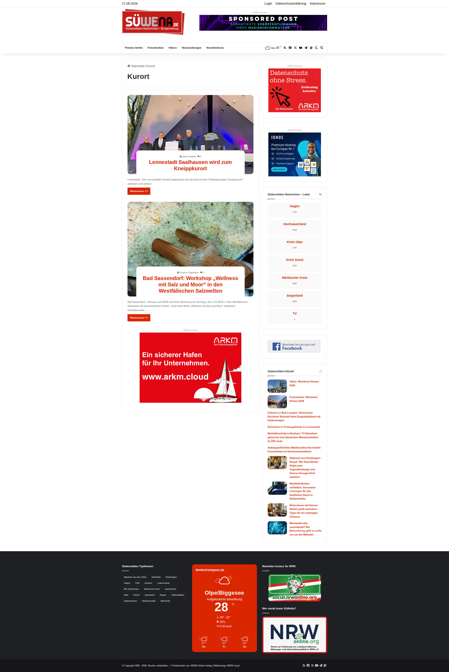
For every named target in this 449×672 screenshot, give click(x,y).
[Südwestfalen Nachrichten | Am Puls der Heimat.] (153, 22)
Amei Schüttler (189, 156)
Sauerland (150, 595)
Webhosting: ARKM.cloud (226, 665)
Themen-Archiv (134, 47)
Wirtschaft (165, 601)
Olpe (126, 595)
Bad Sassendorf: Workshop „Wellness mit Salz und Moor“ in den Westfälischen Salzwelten (190, 284)
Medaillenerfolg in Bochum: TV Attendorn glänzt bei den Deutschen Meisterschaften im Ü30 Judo (293, 437)
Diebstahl (156, 577)
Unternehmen (130, 601)
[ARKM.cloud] (190, 367)
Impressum (317, 3)
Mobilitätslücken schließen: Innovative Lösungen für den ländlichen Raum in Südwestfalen (303, 491)
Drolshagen (171, 577)
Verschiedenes (215, 47)
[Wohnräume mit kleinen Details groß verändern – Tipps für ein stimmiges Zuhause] (277, 509)
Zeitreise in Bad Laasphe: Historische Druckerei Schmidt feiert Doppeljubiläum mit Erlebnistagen (294, 416)
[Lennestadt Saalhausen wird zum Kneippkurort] (191, 134)
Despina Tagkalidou (189, 272)
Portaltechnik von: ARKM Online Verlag (192, 665)
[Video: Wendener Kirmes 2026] (277, 386)
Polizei (136, 595)
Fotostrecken (156, 47)
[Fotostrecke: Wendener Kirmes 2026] (277, 401)
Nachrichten (170, 589)
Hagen (127, 583)
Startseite (137, 66)
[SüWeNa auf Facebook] (294, 351)
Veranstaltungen (191, 47)
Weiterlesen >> (139, 191)
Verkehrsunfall (149, 601)
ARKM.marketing (259, 12)
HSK (137, 583)
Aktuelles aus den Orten (135, 577)
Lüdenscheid (163, 583)
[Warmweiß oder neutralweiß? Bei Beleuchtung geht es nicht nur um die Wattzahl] (277, 527)
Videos (173, 47)
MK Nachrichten (131, 589)
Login (268, 3)
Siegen (163, 595)
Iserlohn (148, 583)
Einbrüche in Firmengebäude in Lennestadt (294, 427)
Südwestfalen (177, 595)
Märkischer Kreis (152, 589)
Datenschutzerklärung (291, 3)
